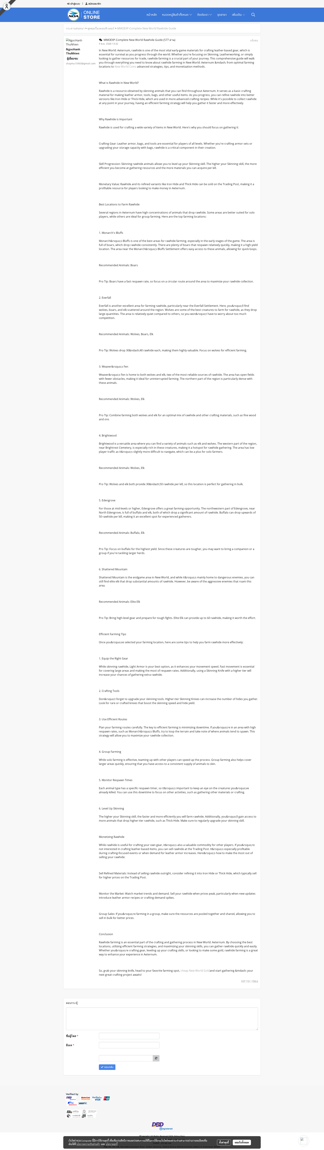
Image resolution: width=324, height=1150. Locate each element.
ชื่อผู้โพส (72, 1036)
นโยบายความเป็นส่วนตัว (88, 1144)
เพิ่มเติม (237, 14)
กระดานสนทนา (75, 28)
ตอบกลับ (108, 1067)
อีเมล (70, 1045)
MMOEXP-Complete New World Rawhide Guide (146, 28)
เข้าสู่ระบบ (75, 4)
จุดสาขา (222, 14)
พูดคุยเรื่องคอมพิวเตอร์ (100, 28)
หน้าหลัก (151, 14)
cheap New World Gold (195, 970)
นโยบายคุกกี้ (112, 1144)
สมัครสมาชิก (94, 4)
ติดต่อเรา (203, 14)
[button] (253, 14)
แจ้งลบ (254, 40)
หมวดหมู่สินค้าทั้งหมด (175, 14)
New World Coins (125, 66)
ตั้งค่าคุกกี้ (224, 1142)
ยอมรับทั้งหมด (242, 1142)
